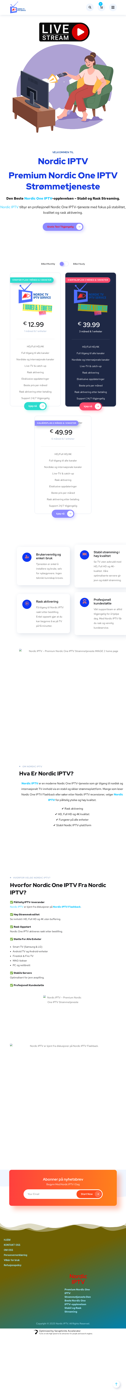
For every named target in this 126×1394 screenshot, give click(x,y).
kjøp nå (33, 406)
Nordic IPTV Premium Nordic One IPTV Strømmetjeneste (63, 173)
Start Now (87, 1194)
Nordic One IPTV (38, 198)
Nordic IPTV (9, 207)
